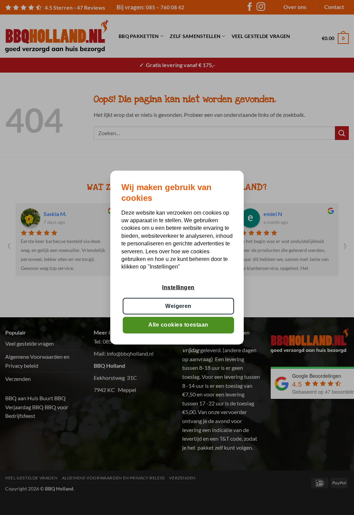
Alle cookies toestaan (178, 325)
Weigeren (178, 306)
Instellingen (178, 287)
